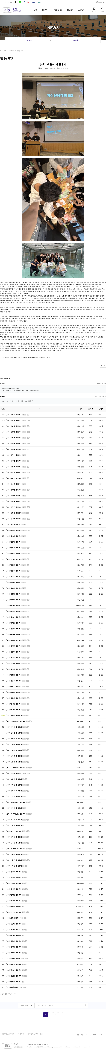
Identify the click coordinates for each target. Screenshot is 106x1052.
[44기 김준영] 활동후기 (17, 762)
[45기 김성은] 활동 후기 (17, 629)
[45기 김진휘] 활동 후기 (15, 542)
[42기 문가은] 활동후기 (16, 953)
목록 (103, 366)
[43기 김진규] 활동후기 (17, 831)
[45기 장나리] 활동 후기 (15, 536)
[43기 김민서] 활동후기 (14, 906)
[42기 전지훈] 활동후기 (16, 970)
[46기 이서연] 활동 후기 (17, 461)
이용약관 (21, 1034)
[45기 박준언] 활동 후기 (17, 675)
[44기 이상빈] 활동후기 (15, 796)
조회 (90, 409)
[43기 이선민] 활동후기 (16, 889)
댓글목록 (5, 378)
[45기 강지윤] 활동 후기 (15, 623)
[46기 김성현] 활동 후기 (17, 467)
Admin (81, 10)
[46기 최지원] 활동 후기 (17, 449)
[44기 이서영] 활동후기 (14, 825)
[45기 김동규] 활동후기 (17, 681)
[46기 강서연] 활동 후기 (16, 496)
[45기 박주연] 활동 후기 (17, 565)
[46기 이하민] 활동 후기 (17, 426)
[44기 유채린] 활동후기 (17, 791)
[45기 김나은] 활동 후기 (17, 617)
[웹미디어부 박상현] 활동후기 (18, 814)
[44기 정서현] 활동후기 (17, 837)
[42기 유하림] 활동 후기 (16, 958)
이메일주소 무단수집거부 (35, 1034)
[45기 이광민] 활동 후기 (17, 646)
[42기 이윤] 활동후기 (15, 987)
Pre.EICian (57, 10)
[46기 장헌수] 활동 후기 (16, 455)
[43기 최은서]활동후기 (16, 918)
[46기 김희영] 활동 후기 (17, 420)
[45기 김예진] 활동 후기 (17, 669)
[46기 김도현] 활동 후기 (18, 519)
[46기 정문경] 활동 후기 (17, 443)
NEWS (45, 10)
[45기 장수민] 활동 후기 (17, 698)
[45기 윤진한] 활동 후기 (15, 582)
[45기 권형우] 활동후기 (17, 686)
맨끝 (60, 1014)
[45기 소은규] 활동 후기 (17, 634)
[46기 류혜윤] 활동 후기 (17, 478)
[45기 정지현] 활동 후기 (17, 692)
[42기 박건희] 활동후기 (14, 982)
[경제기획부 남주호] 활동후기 (18, 802)
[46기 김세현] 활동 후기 (16, 484)
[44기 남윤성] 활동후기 (17, 854)
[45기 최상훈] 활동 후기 (17, 640)
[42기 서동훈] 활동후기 (16, 976)
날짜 (100, 409)
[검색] (85, 1005)
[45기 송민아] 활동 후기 (17, 559)
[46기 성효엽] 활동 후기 (17, 490)
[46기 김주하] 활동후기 (17, 513)
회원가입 (101, 2)
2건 (47, 68)
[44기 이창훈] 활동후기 (17, 860)
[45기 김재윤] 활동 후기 (17, 611)
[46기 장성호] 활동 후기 (18, 472)
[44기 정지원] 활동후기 (17, 727)
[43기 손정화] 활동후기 (15, 924)
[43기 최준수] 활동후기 (16, 901)
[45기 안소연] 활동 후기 (17, 600)
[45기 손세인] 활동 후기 (17, 710)
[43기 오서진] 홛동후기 (16, 877)
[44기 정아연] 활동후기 (17, 820)
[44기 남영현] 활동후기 (16, 779)
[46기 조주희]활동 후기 (15, 524)
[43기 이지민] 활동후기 (16, 947)
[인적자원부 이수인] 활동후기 (18, 849)
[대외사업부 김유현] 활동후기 (18, 721)
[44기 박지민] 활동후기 (17, 785)
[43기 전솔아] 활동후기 (16, 941)
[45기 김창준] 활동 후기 (17, 530)
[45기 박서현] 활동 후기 (17, 704)
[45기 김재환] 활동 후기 (15, 588)
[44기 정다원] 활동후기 (15, 808)
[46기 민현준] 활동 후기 (17, 507)
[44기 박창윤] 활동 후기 (17, 773)
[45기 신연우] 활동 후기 (17, 652)
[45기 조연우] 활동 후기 (17, 553)
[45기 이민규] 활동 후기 (17, 571)
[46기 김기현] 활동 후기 (18, 501)
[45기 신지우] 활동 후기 (17, 658)
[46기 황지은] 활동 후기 (17, 415)
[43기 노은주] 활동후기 (16, 883)
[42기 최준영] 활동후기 (16, 964)
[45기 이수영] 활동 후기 (17, 594)
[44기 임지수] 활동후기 (17, 744)
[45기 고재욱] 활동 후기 (17, 577)
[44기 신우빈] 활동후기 (17, 843)
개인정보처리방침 (8, 1034)
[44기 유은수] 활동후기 (17, 739)
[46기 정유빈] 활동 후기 (17, 432)
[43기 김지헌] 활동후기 (16, 930)
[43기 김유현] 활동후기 (16, 872)
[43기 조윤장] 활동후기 (17, 912)
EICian (70, 10)
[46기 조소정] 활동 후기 (17, 438)
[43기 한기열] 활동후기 (17, 895)
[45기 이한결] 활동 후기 (17, 548)
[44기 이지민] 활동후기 (16, 866)
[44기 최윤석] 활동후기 (17, 715)
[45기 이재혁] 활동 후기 (17, 605)
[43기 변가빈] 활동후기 (14, 935)
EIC (35, 10)
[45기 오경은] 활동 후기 (17, 663)
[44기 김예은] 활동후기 (17, 756)
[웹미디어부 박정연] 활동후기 (18, 767)
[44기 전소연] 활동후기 (17, 733)
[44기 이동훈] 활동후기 (17, 750)
